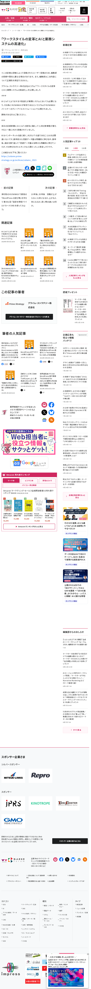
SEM (4, 941)
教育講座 (71, 3)
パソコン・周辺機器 (29, 485)
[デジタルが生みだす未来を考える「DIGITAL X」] (32, 975)
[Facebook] (51, 405)
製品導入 (47, 3)
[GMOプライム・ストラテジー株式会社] (13, 821)
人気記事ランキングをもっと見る (77, 276)
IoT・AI (70, 1)
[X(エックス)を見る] (67, 859)
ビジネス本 (29, 480)
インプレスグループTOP (76, 881)
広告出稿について (72, 10)
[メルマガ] (44, 405)
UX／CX (5, 929)
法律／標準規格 (27, 925)
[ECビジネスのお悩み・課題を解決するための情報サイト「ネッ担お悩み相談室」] (32, 981)
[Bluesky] (73, 859)
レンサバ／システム (28, 929)
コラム (46, 915)
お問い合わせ (52, 875)
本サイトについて (13, 875)
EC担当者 (33, 3)
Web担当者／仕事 (9, 925)
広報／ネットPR (8, 933)
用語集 (79, 917)
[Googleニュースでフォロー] (79, 859)
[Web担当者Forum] (12, 860)
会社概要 (51, 881)
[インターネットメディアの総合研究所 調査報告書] (32, 962)
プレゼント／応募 (82, 912)
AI (28, 25)
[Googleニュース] (44, 420)
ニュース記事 (81, 908)
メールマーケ (26, 937)
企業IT (59, 1)
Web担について (62, 10)
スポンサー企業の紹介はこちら (70, 841)
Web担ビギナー (31, 10)
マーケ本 (11, 480)
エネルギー (60, 3)
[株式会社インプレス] (10, 969)
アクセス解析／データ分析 (49, 25)
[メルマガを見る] (55, 859)
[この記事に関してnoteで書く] (44, 168)
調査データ (47, 911)
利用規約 (72, 875)
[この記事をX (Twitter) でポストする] (33, 168)
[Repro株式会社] (40, 776)
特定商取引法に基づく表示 (36, 881)
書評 (60, 911)
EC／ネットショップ (28, 933)
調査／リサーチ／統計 (28, 920)
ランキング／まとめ (48, 926)
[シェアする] (27, 168)
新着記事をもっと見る (77, 128)
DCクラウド (76, 1)
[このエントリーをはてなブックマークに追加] (38, 168)
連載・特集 (51, 10)
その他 (24, 941)
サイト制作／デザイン (68, 25)
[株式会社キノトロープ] (40, 803)
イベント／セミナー (64, 920)
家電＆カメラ (47, 480)
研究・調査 (82, 1)
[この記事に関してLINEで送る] (50, 168)
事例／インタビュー (63, 905)
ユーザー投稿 (16, 30)
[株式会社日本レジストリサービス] (13, 803)
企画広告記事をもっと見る (77, 496)
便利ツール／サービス (48, 920)
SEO (3, 25)
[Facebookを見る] (61, 859)
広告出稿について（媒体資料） (36, 876)
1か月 (84, 148)
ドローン (66, 3)
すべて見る (77, 730)
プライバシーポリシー (14, 881)
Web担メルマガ (42, 10)
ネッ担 (26, 415)
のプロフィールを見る (29, 317)
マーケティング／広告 (15, 25)
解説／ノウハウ (49, 905)
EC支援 (76, 3)
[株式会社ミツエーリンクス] (13, 776)
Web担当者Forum (9, 9)
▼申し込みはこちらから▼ (58, 967)
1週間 (75, 148)
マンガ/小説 (63, 915)
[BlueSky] (51, 412)
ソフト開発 (64, 1)
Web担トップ (5, 30)
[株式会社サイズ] (68, 803)
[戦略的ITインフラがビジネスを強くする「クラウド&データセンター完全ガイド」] (32, 956)
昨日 (66, 148)
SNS (34, 25)
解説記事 (80, 904)
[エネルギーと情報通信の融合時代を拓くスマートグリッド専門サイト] (32, 968)
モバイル (5, 937)
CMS (81, 25)
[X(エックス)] (44, 412)
